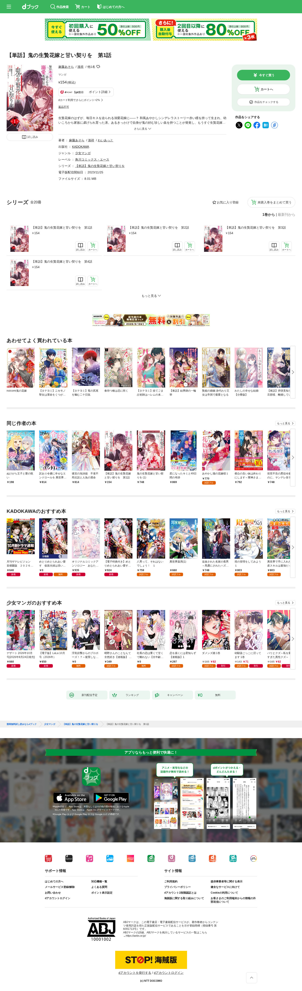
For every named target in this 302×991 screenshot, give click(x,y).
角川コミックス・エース (92, 159)
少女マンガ (83, 153)
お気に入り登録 (228, 202)
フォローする (98, 66)
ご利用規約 (171, 881)
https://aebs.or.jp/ (136, 935)
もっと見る (283, 423)
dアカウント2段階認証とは (180, 892)
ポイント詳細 (98, 92)
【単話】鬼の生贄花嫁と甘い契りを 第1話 (62, 227)
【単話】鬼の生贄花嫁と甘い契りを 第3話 (255, 227)
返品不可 (63, 106)
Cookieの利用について (224, 892)
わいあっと (105, 140)
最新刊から (286, 214)
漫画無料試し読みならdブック (22, 724)
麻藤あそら (66, 66)
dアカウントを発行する (135, 972)
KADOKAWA (80, 146)
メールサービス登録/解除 (60, 887)
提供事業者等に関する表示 (227, 881)
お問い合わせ (53, 892)
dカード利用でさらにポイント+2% (79, 100)
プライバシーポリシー (177, 887)
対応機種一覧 (99, 881)
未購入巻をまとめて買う (275, 202)
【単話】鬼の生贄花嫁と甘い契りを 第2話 (158, 227)
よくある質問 (99, 887)
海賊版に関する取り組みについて (184, 898)
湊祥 (80, 66)
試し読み (32, 136)
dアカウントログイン (57, 898)
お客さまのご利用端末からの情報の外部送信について (233, 900)
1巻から (268, 214)
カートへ (267, 89)
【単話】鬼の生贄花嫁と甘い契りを (100, 166)
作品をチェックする (266, 102)
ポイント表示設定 (102, 892)
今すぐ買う (267, 75)
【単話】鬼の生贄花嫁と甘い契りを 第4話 (62, 261)
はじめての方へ (54, 881)
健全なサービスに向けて (225, 887)
